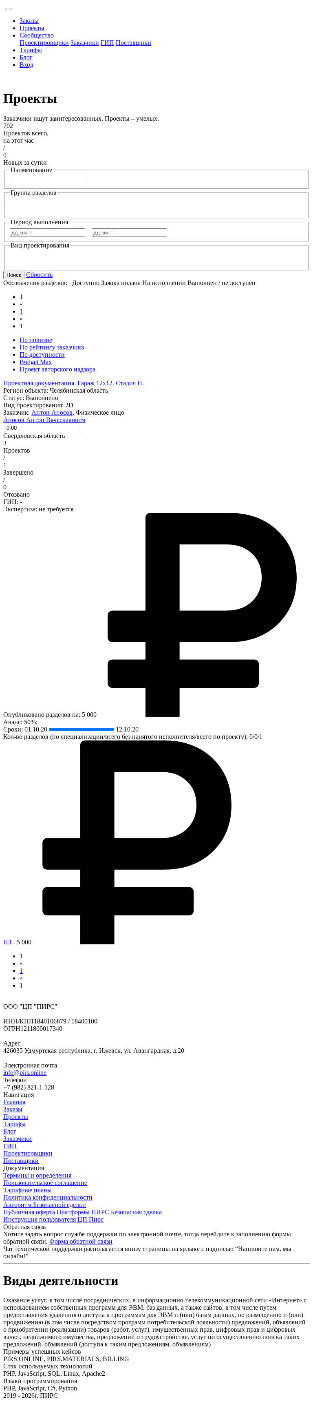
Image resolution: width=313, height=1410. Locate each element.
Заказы (29, 20)
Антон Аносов (52, 412)
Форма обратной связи (80, 1241)
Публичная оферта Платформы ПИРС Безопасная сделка (82, 1212)
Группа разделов (34, 192)
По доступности (42, 354)
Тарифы (31, 49)
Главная (14, 1101)
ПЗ (7, 942)
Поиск (14, 275)
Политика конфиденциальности (48, 1197)
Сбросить (39, 274)
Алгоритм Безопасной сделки (44, 1204)
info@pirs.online (24, 1072)
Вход (26, 64)
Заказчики (85, 42)
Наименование (31, 169)
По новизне (36, 339)
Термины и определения (37, 1175)
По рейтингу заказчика (52, 347)
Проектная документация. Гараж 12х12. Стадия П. (73, 383)
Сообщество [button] (37, 35)
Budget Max (36, 361)
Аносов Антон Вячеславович (44, 419)
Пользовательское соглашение (45, 1182)
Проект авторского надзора (57, 369)
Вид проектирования (40, 245)
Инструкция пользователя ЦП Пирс (53, 1219)
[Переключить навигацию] (8, 9)
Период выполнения (39, 222)
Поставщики (133, 42)
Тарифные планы (27, 1190)
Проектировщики (44, 42)
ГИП (107, 42)
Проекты (32, 27)
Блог (26, 57)
